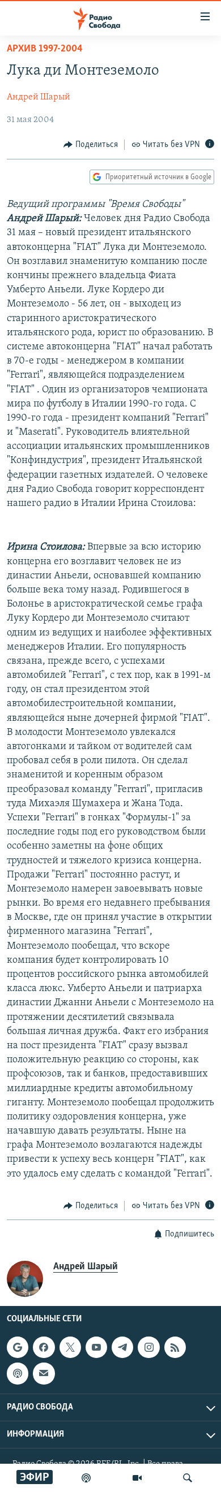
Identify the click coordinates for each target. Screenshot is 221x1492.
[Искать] (188, 1478)
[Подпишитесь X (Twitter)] (70, 1347)
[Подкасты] (17, 1374)
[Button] (90, 144)
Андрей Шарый (38, 97)
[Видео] (137, 1478)
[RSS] (175, 1347)
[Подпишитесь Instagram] (148, 1347)
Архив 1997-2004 (45, 49)
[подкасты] (86, 1478)
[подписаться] (43, 1374)
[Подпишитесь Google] (17, 1347)
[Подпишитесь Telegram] (122, 1347)
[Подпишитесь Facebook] (43, 1347)
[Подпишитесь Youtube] (96, 1347)
